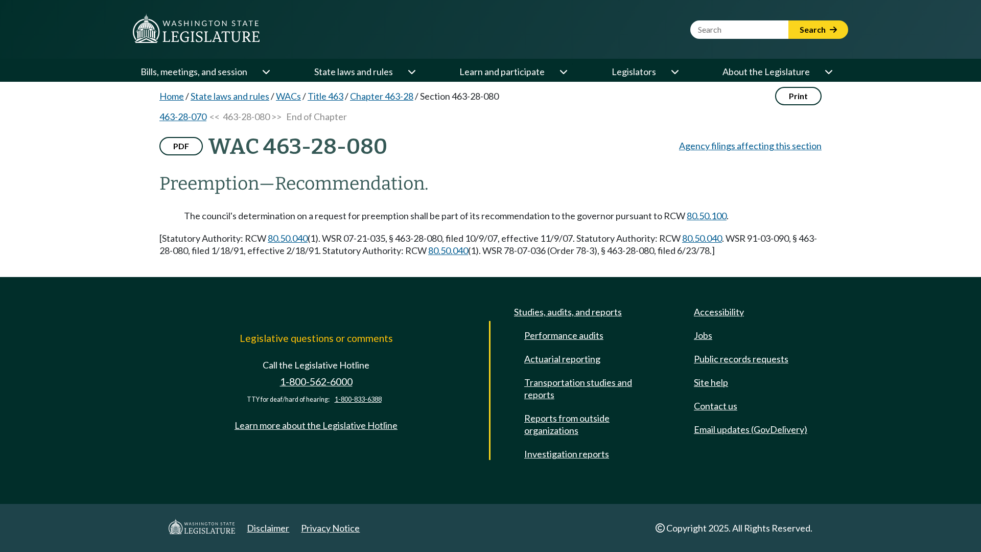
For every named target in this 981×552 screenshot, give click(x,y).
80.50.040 (288, 238)
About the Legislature (766, 71)
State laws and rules (353, 71)
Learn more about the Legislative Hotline (316, 425)
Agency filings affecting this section (750, 145)
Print (798, 96)
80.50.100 (707, 215)
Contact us (715, 405)
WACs (288, 96)
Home (171, 96)
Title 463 (325, 96)
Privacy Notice (330, 528)
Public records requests (741, 358)
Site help (711, 382)
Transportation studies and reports (578, 388)
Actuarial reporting (562, 358)
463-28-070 (182, 116)
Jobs (703, 335)
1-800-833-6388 (358, 399)
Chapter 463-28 (381, 96)
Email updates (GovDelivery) (750, 429)
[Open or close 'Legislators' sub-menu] (674, 71)
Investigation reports (566, 453)
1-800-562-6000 (316, 381)
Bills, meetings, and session (194, 71)
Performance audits (563, 335)
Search (813, 29)
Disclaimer (268, 528)
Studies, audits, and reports (568, 311)
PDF (181, 146)
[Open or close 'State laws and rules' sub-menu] (411, 71)
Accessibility (719, 311)
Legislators (634, 71)
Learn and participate (502, 71)
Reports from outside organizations (567, 424)
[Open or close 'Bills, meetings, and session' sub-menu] (265, 71)
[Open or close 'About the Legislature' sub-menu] (828, 71)
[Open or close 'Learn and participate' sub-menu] (563, 71)
